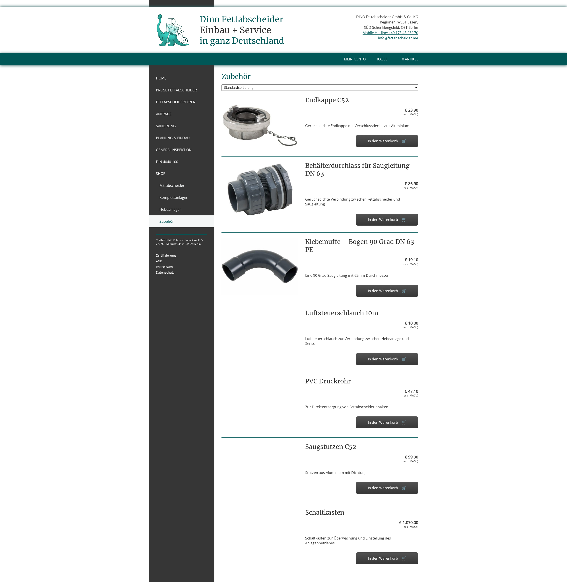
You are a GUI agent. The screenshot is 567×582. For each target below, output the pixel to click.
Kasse (382, 59)
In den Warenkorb (383, 141)
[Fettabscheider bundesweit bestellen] (173, 41)
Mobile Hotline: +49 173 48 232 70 (390, 32)
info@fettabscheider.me (398, 38)
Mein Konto (355, 59)
